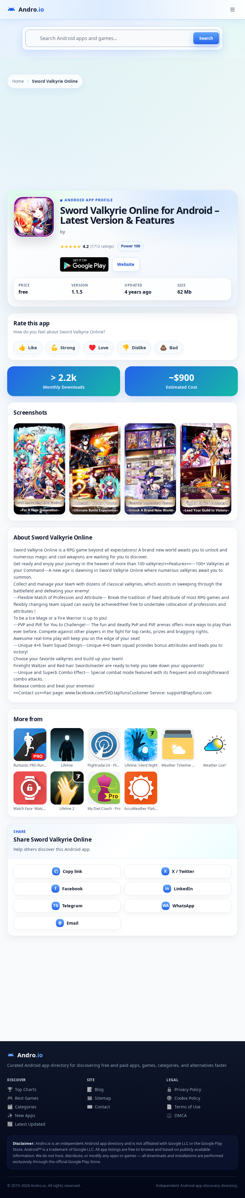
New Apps (21, 1115)
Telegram (68, 906)
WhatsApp (178, 906)
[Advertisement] (122, 139)
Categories (21, 1107)
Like (28, 347)
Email (68, 923)
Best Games (23, 1098)
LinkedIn (179, 888)
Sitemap (99, 1098)
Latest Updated (26, 1124)
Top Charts (21, 1089)
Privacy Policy (183, 1089)
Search (206, 38)
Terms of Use (183, 1107)
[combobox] (122, 38)
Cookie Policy (183, 1098)
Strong (63, 347)
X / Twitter (179, 871)
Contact (98, 1107)
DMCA (176, 1115)
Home (18, 81)
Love (98, 347)
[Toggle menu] (232, 9)
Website (125, 264)
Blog (95, 1089)
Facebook (69, 888)
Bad (169, 347)
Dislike (134, 347)
